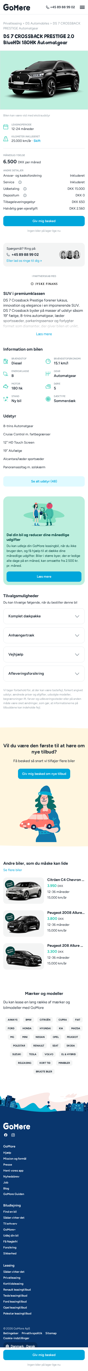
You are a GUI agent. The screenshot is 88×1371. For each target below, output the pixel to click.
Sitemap (50, 1333)
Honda (27, 1028)
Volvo (49, 1054)
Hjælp (7, 1152)
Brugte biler (44, 1071)
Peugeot (72, 1037)
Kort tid (44, 1063)
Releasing (24, 1063)
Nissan (40, 1037)
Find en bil (10, 1211)
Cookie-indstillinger (16, 1338)
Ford (11, 1028)
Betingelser (10, 1333)
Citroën (45, 1019)
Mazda (75, 1028)
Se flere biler (12, 870)
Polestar (19, 1045)
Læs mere (44, 334)
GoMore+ (9, 1229)
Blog (6, 1188)
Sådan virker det (14, 1217)
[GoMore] (16, 7)
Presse (7, 1164)
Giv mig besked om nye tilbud (44, 774)
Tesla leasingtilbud (15, 1295)
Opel (56, 1037)
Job (5, 1182)
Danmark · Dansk (23, 1346)
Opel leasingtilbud (15, 1307)
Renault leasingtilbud (17, 1289)
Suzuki (16, 1054)
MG (12, 1037)
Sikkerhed (9, 1253)
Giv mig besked (44, 221)
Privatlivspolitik (32, 1333)
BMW (29, 1019)
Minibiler (64, 1063)
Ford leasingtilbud (15, 1301)
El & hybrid (68, 1054)
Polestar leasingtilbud (17, 1313)
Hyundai (45, 1028)
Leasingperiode (21, 124)
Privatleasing (12, 23)
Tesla (32, 1054)
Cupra (63, 1019)
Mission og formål (14, 1158)
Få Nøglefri (10, 1241)
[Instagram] (13, 1134)
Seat (55, 1045)
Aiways (12, 1019)
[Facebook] (5, 1134)
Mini (24, 1037)
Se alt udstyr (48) (44, 481)
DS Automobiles (37, 23)
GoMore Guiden (13, 1194)
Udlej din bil (10, 1235)
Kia (61, 1028)
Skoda (71, 1045)
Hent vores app (13, 1170)
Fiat (77, 1019)
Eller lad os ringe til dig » (24, 261)
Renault (38, 1045)
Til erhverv (10, 1223)
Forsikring (9, 1247)
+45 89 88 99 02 (25, 254)
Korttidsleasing (13, 1283)
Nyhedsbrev (11, 1176)
